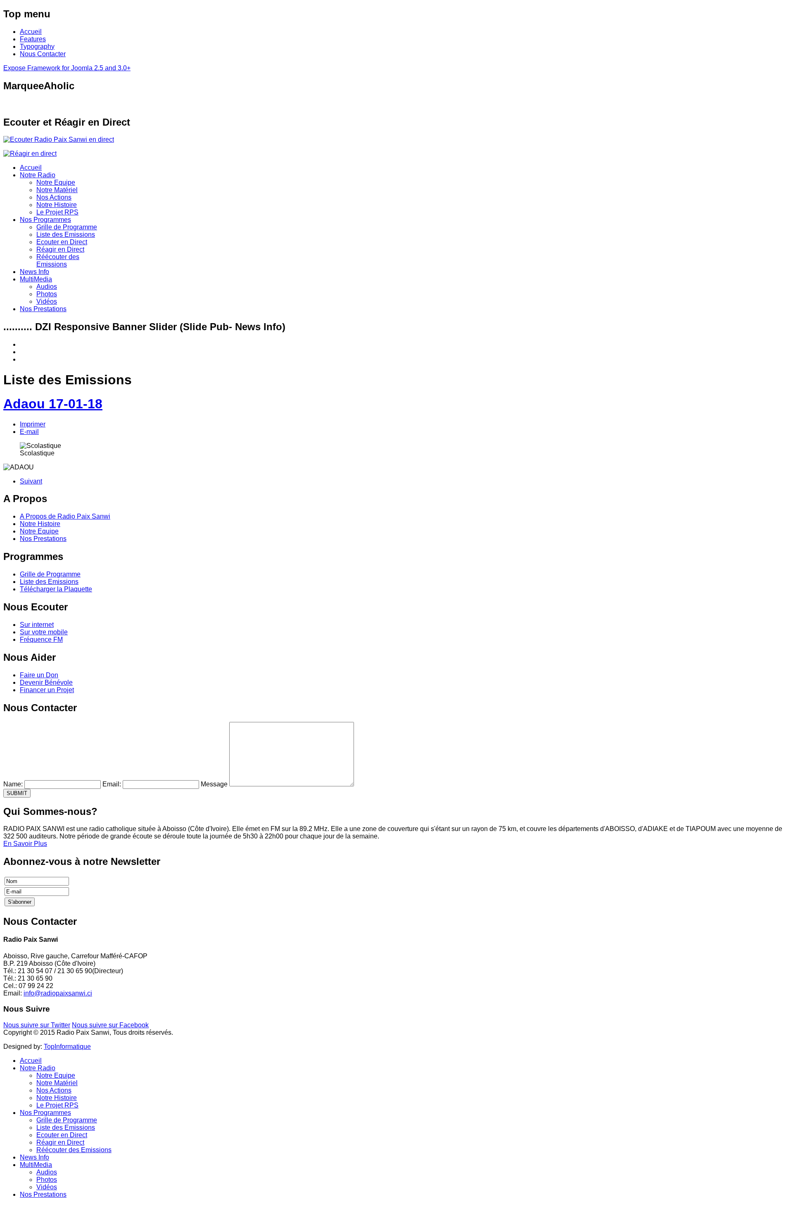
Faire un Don (39, 675)
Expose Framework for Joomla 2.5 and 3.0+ (67, 67)
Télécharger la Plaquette (56, 589)
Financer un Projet (47, 689)
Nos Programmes (45, 219)
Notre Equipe (55, 182)
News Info (34, 271)
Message (214, 784)
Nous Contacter (43, 53)
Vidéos (46, 301)
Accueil (31, 31)
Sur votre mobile (44, 632)
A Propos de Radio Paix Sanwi (65, 516)
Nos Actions (53, 197)
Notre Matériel (57, 189)
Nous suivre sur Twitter (36, 1025)
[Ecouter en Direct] (58, 139)
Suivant (31, 481)
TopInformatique (67, 1046)
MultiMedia (36, 279)
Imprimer (32, 424)
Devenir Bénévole (46, 682)
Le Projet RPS (57, 212)
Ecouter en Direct (61, 241)
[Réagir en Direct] (30, 153)
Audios (46, 286)
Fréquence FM (41, 639)
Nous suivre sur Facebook (110, 1025)
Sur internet (37, 624)
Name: (13, 784)
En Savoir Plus (25, 843)
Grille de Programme (66, 227)
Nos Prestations (43, 308)
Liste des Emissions (65, 234)
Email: (111, 784)
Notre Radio (37, 175)
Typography (37, 46)
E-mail (29, 431)
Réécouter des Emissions (57, 260)
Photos (46, 294)
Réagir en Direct (60, 249)
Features (33, 39)
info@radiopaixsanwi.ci (58, 993)
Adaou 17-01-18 (52, 403)
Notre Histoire (56, 204)
